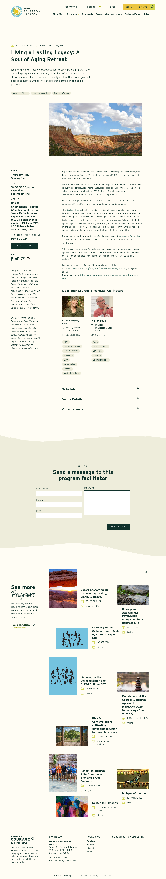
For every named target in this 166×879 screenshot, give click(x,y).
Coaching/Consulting (72, 346)
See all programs (21, 625)
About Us (57, 14)
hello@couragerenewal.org (63, 860)
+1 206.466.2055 (59, 857)
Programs (72, 14)
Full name (42, 489)
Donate (143, 7)
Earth (66, 360)
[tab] (102, 389)
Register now (24, 246)
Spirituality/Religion (61, 93)
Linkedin (91, 848)
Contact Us (70, 7)
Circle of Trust (73, 210)
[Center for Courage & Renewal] (25, 11)
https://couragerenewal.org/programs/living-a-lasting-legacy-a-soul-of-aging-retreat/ (29, 258)
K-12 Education (69, 364)
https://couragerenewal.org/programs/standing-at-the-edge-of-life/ (94, 268)
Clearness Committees (130, 236)
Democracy (68, 355)
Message (89, 488)
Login (113, 7)
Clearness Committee (40, 93)
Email (39, 500)
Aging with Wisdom (20, 93)
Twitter (90, 844)
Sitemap (67, 875)
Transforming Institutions (109, 14)
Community (87, 14)
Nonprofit (67, 369)
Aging (66, 342)
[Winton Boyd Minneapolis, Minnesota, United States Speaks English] (102, 306)
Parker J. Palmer (133, 14)
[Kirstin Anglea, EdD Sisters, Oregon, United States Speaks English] (73, 306)
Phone (40, 511)
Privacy (57, 875)
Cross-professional (71, 351)
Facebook (91, 841)
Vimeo (90, 851)
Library (147, 14)
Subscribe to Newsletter (128, 837)
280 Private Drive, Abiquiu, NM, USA (22, 228)
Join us (130, 7)
